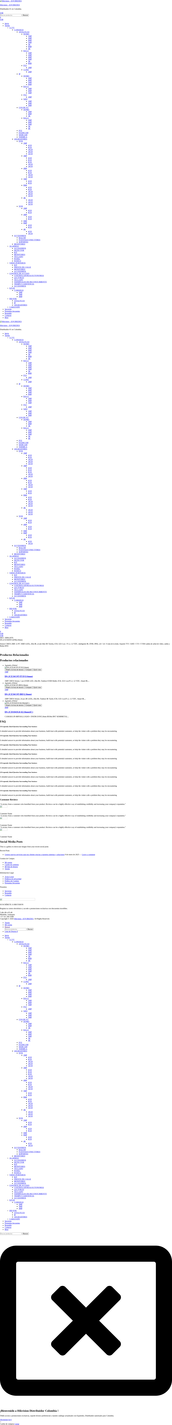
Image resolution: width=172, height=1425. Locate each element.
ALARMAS (14, 246)
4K (29, 49)
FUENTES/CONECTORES (29, 240)
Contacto (8, 315)
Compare (29, 670)
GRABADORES (20, 139)
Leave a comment (88, 855)
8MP (30, 47)
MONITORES (19, 244)
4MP (30, 40)
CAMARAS (19, 30)
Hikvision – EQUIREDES (10, 5)
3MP (30, 105)
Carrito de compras (12, 865)
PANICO (17, 261)
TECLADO (18, 257)
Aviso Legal (9, 877)
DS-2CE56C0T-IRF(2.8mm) (18, 694)
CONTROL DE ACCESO (19, 273)
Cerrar (17, 1424)
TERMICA (23, 137)
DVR (21, 141)
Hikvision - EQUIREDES (23, 919)
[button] (86, 727)
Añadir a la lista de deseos (15, 670)
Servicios (8, 309)
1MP (30, 36)
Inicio (7, 24)
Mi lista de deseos (11, 867)
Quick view (37, 670)
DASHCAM (23, 133)
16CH (30, 150)
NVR (21, 206)
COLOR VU (24, 108)
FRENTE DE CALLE (22, 267)
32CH (30, 154)
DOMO (26, 34)
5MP (30, 42)
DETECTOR (19, 250)
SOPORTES (23, 242)
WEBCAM (23, 135)
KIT (15, 252)
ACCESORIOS (20, 236)
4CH (30, 145)
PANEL (17, 259)
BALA (26, 51)
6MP (30, 84)
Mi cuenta (8, 862)
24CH (30, 152)
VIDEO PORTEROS (17, 263)
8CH (30, 147)
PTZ (25, 66)
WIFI (25, 99)
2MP (30, 38)
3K (29, 45)
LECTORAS (19, 278)
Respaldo (8, 313)
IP (19, 74)
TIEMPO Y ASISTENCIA (24, 284)
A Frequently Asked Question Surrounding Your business (18, 726)
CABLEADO (14, 307)
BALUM (22, 238)
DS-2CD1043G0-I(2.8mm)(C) (19, 712)
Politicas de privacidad (13, 879)
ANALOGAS (24, 32)
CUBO (26, 70)
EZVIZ (12, 288)
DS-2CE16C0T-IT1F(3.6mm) (19, 676)
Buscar (25, 15)
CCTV (12, 28)
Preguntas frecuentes (12, 311)
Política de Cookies (12, 881)
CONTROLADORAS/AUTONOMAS (29, 276)
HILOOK (13, 299)
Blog (6, 318)
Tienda (7, 26)
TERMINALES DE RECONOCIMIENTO (30, 282)
